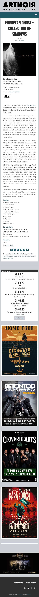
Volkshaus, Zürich (19, 294)
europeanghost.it (14, 92)
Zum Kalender (19, 318)
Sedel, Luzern (19, 311)
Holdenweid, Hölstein (20, 303)
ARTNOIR (19, 594)
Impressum (18, 582)
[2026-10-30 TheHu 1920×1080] (19, 574)
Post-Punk (6, 258)
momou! (29, 594)
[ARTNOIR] (19, 11)
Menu (36, 15)
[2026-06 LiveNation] (19, 375)
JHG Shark (9, 246)
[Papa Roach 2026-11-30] (19, 537)
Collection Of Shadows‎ (13, 256)
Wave (10, 258)
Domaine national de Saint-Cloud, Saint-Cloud (19, 276)
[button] (11, 250)
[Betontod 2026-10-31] (19, 425)
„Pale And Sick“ (31, 105)
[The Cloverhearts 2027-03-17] (19, 481)
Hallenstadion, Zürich (19, 285)
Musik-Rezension (18, 254)
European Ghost (24, 256)
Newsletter (31, 582)
